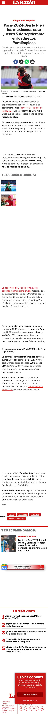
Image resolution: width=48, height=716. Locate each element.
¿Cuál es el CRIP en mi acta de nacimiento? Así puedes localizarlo (26, 632)
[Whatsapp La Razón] (26, 61)
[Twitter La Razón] (21, 61)
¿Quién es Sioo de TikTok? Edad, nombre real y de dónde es (25, 625)
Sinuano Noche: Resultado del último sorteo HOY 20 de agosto (23, 640)
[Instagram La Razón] (31, 708)
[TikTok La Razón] (36, 708)
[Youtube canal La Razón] (42, 708)
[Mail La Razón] (32, 61)
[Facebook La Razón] (15, 61)
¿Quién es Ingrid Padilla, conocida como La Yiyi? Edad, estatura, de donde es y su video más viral (26, 649)
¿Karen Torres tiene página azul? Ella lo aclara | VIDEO (23, 617)
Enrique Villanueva (15, 97)
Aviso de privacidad (30, 700)
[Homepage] (24, 2)
